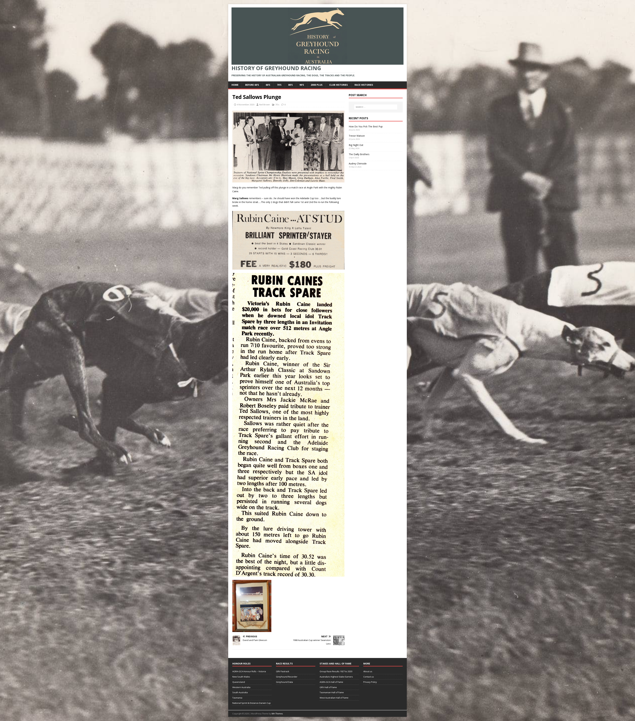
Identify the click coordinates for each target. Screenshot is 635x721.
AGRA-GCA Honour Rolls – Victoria (249, 671)
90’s (301, 84)
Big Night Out (356, 145)
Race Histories (364, 84)
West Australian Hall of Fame (334, 697)
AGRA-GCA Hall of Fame (331, 681)
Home (235, 84)
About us (367, 671)
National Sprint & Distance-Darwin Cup (251, 702)
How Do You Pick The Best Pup (366, 126)
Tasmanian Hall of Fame (332, 692)
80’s (290, 84)
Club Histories (338, 84)
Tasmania (237, 697)
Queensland (238, 681)
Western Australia (241, 687)
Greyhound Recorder (286, 676)
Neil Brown (264, 104)
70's (277, 104)
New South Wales (241, 676)
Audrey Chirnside (358, 163)
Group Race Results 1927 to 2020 (336, 671)
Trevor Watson (357, 135)
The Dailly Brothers (359, 154)
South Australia (240, 692)
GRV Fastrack (282, 671)
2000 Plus (316, 84)
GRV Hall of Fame (328, 687)
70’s (279, 84)
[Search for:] (375, 107)
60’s (268, 84)
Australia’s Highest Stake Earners (336, 676)
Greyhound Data (284, 681)
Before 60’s (252, 84)
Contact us (368, 676)
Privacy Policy (370, 681)
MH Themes (277, 713)
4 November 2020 (245, 104)
